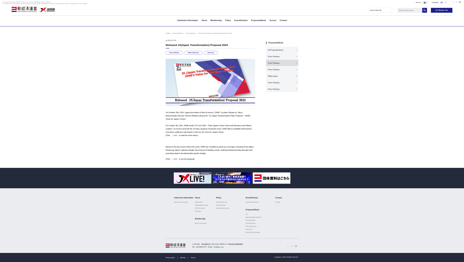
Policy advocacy (193, 53)
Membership (216, 20)
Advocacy (210, 53)
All (246, 214)
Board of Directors (201, 223)
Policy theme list (221, 202)
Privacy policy (170, 257)
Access (272, 20)
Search (424, 10)
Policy (228, 20)
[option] (192, 178)
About (204, 20)
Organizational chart (201, 205)
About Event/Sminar (252, 202)
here (175, 135)
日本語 (445, 2)
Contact (283, 20)
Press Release (174, 53)
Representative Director (253, 217)
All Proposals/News (275, 50)
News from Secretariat (253, 232)
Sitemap (182, 257)
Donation (198, 211)
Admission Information (187, 20)
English (441, 2)
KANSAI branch (200, 208)
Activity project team (222, 208)
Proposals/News (258, 20)
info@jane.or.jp (219, 247)
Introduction (199, 202)
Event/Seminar (241, 20)
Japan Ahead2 (221, 205)
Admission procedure (181, 202)
